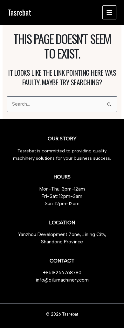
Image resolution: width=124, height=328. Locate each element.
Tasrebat (19, 12)
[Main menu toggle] (109, 12)
